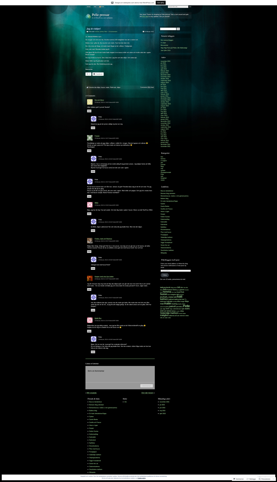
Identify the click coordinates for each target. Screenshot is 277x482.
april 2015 (164, 69)
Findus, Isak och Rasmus (103, 239)
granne (182, 290)
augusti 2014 (165, 82)
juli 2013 (163, 108)
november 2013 (165, 100)
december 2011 (165, 144)
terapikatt (164, 178)
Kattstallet (164, 222)
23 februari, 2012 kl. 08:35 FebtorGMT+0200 (110, 260)
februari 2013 (165, 117)
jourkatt (163, 164)
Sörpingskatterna (166, 240)
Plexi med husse (166, 232)
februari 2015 (165, 71)
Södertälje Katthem (169, 313)
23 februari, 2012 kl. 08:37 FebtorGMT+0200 (110, 297)
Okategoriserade (166, 172)
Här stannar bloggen (167, 40)
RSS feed (145, 16)
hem (161, 292)
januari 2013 (164, 119)
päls (161, 308)
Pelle (105, 31)
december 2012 (165, 121)
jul (167, 297)
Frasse (97, 136)
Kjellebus (163, 227)
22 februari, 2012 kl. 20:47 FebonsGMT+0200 (107, 241)
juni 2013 (163, 109)
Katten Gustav (165, 216)
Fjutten (163, 204)
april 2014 (164, 90)
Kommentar (147, 386)
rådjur (118, 87)
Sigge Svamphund (166, 242)
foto (162, 157)
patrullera (179, 306)
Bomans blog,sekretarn (168, 193)
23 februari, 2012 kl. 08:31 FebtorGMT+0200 (110, 119)
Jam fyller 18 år (165, 50)
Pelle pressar (100, 14)
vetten (187, 315)
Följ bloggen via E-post (170, 259)
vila (161, 317)
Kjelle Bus (98, 318)
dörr (181, 287)
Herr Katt (174, 292)
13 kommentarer (113, 31)
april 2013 (164, 113)
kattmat (171, 299)
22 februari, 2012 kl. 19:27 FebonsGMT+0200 (107, 138)
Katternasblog (165, 219)
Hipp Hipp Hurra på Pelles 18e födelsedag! (174, 48)
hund (178, 292)
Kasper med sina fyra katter (104, 276)
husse (103, 87)
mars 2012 (164, 138)
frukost (169, 290)
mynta (179, 304)
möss (183, 304)
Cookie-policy (142, 478)
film (187, 287)
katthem (164, 299)
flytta (161, 289)
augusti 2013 (165, 106)
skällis (187, 309)
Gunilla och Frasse (166, 209)
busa (175, 287)
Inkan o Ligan (165, 211)
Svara (89, 111)
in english (164, 160)
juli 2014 (163, 84)
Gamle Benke (165, 206)
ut (176, 315)
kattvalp (169, 301)
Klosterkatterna (165, 229)
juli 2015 (163, 63)
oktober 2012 (165, 125)
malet (107, 87)
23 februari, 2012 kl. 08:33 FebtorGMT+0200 (110, 159)
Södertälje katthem (166, 237)
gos (178, 289)
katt (179, 296)
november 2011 (165, 146)
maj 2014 (163, 88)
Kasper (163, 214)
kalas (171, 297)
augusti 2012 (165, 129)
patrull (172, 306)
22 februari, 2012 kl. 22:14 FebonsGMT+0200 (107, 320)
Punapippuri (164, 235)
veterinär (182, 315)
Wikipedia (164, 253)
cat (178, 287)
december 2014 (165, 75)
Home (88, 6)
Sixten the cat (165, 245)
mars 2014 (164, 92)
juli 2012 (163, 131)
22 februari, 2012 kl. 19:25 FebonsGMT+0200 (107, 102)
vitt (163, 317)
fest (185, 287)
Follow (165, 275)
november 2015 (165, 61)
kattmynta (177, 299)
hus (182, 292)
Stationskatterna (166, 248)
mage (182, 301)
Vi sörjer (163, 43)
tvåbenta (172, 315)
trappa (184, 313)
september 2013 (166, 104)
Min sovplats (92, 393)
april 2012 (164, 136)
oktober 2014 (165, 78)
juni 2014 (163, 86)
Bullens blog (164, 198)
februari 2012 (165, 140)
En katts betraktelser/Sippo (169, 201)
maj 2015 (163, 67)
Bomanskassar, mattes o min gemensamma (174, 196)
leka (178, 301)
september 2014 (166, 80)
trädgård (164, 315)
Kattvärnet (164, 224)
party (167, 306)
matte (167, 303)
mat (162, 168)
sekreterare (177, 309)
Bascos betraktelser (167, 191)
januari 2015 (164, 73)
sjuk (162, 176)
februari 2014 (165, 94)
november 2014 (165, 77)
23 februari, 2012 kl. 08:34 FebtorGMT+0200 (110, 222)
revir (167, 309)
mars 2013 (164, 115)
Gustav (187, 289)
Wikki (96, 203)
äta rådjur (97, 87)
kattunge (163, 301)
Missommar (164, 45)
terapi (180, 313)
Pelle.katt (113, 87)
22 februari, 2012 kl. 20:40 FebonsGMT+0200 (107, 205)
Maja (162, 166)
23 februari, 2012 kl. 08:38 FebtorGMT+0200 (110, 339)
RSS (102, 6)
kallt (175, 297)
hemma (97, 31)
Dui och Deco (99, 100)
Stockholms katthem (167, 250)
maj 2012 (163, 135)
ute (178, 315)
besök (168, 287)
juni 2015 (163, 65)
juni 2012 (163, 133)
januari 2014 (164, 96)
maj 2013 (163, 111)
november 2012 (165, 123)
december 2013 (165, 98)
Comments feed (147, 87)
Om (95, 6)
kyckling (174, 301)
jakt (162, 162)
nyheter (102, 31)
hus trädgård (171, 294)
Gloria (174, 290)
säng (182, 311)
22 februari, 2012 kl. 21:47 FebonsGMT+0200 (107, 279)
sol (165, 311)
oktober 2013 (165, 102)
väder (166, 317)
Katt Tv (184, 299)
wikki (169, 317)
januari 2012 (164, 142)
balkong (163, 287)
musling (174, 304)
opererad (162, 306)
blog (172, 287)
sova (169, 311)
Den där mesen (147, 393)
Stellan (173, 311)
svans (178, 311)
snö (162, 311)
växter (163, 180)
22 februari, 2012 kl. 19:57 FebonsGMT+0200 (107, 182)
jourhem (182, 294)
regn (164, 309)
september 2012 (166, 127)
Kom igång (160, 2)
